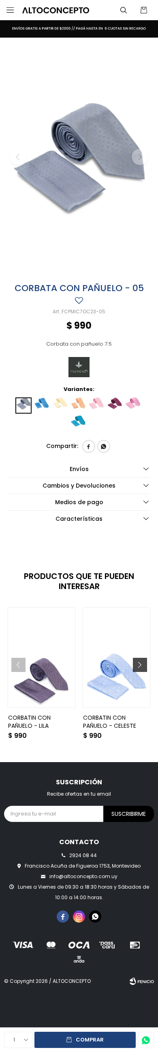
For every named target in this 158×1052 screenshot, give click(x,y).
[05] (23, 405)
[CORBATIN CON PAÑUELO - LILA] (41, 658)
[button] (123, 10)
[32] (133, 405)
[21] (115, 405)
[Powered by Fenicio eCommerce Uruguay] (142, 981)
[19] (96, 405)
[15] (60, 405)
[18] (78, 405)
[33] (78, 424)
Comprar (90, 1040)
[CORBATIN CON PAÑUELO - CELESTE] (116, 658)
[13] (42, 405)
